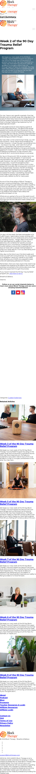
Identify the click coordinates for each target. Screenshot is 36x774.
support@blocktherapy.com (10, 755)
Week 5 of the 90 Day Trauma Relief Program (16, 502)
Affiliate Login (6, 710)
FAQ (2, 718)
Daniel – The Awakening (18, 370)
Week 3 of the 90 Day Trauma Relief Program (16, 445)
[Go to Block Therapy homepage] (9, 5)
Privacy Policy (6, 723)
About (3, 695)
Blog (2, 700)
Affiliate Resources (9, 707)
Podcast (4, 698)
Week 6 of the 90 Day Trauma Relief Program (16, 618)
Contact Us (5, 716)
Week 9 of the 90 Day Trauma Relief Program (17, 676)
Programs (4, 702)
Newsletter (5, 726)
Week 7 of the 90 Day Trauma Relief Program (16, 560)
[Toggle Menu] (33, 9)
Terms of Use (6, 721)
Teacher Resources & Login (12, 705)
